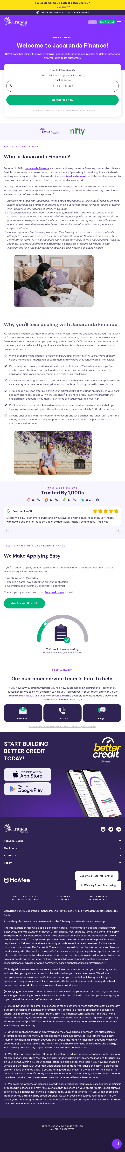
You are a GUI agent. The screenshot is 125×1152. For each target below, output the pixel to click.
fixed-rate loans (75, 176)
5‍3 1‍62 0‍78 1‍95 (73, 911)
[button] (6, 531)
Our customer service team (50, 695)
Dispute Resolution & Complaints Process (25, 898)
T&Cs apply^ (62, 6)
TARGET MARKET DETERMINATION (98, 898)
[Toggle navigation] (119, 22)
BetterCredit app (19, 695)
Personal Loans (54, 592)
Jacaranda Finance (37, 168)
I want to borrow (63, 79)
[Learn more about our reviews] (98, 500)
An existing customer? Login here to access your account (62, 726)
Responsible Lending (64, 898)
